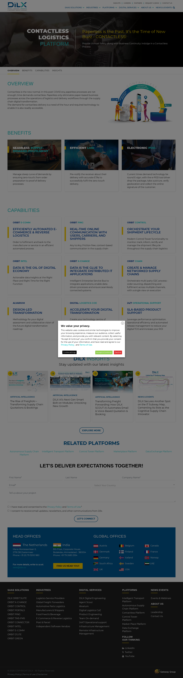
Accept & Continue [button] (103, 352)
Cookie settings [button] (69, 352)
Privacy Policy (67, 345)
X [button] (122, 323)
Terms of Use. (86, 345)
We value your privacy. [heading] (75, 325)
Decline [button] (118, 352)
